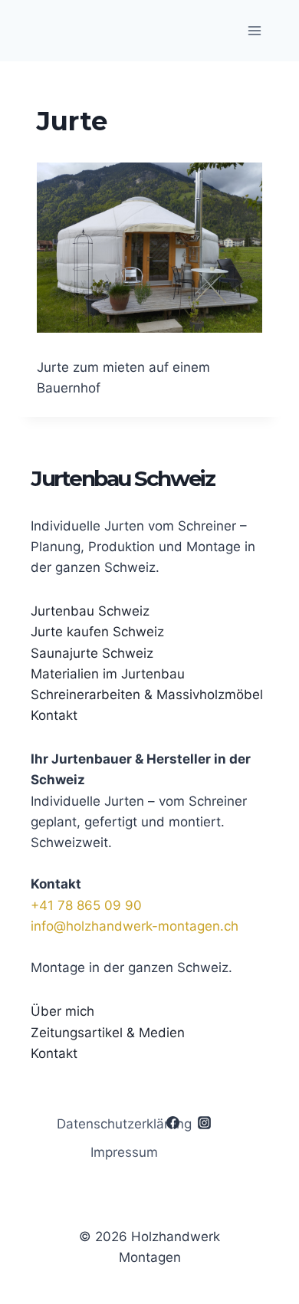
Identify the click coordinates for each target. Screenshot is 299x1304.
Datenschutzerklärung (124, 1124)
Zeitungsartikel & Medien (108, 1032)
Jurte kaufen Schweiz (97, 631)
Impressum (124, 1152)
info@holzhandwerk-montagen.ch (134, 926)
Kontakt (54, 715)
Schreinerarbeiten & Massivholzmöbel (147, 694)
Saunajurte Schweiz (92, 653)
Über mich (62, 1011)
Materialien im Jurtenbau (108, 674)
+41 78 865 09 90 (86, 905)
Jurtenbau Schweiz (90, 611)
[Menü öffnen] (254, 30)
